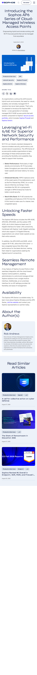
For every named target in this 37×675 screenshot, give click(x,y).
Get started (26, 2)
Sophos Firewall (22, 80)
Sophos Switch (7, 84)
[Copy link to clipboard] (3, 93)
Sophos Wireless (20, 84)
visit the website (12, 302)
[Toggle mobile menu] (34, 3)
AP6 (20, 76)
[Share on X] (7, 93)
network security (8, 80)
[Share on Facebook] (14, 93)
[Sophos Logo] (8, 2)
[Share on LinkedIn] (10, 93)
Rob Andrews (21, 50)
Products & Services (9, 76)
